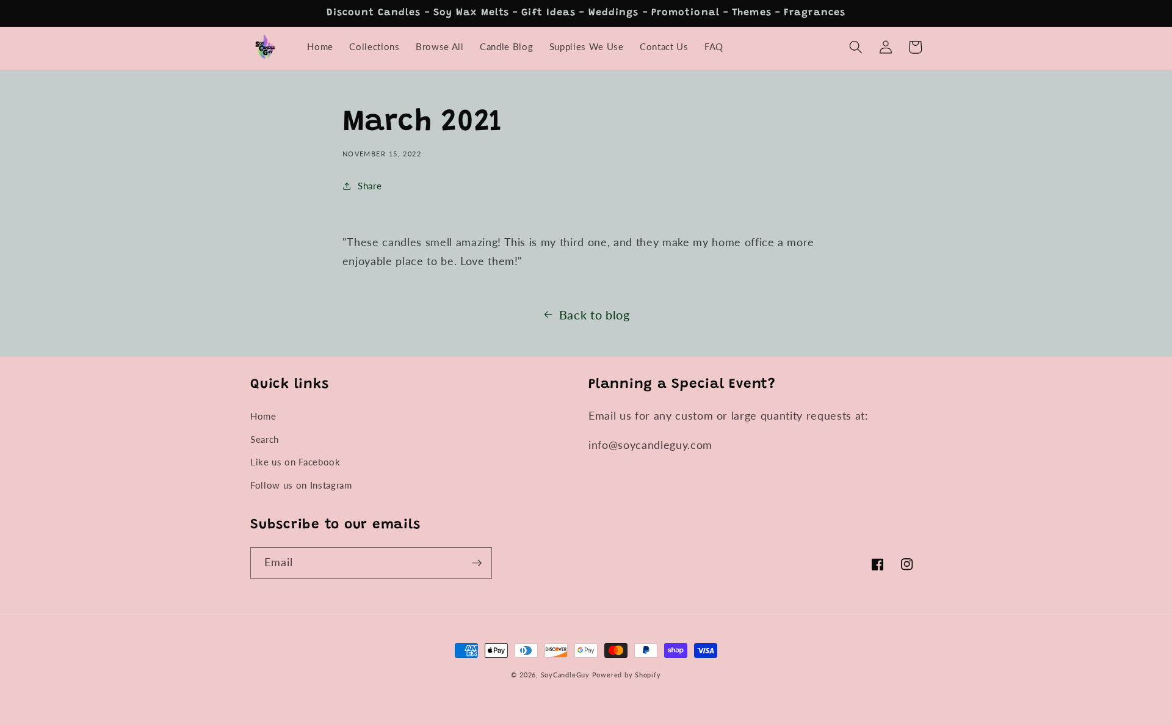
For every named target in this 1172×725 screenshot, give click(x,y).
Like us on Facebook (295, 461)
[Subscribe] (476, 563)
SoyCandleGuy (565, 675)
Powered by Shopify (626, 675)
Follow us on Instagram (301, 484)
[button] (855, 47)
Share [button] (370, 185)
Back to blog (594, 314)
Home (263, 415)
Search (264, 439)
